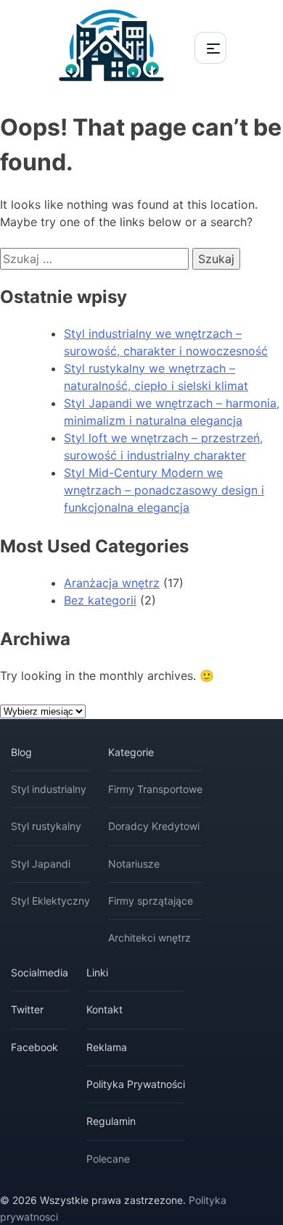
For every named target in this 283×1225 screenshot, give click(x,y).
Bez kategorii (100, 600)
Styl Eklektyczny (50, 900)
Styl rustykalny (46, 826)
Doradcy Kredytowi (154, 826)
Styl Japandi (40, 864)
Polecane (108, 1159)
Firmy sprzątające (150, 900)
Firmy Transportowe (155, 789)
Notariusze (134, 864)
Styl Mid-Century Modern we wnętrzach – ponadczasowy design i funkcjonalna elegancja (164, 490)
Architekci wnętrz (149, 937)
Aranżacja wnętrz (112, 583)
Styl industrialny (48, 789)
